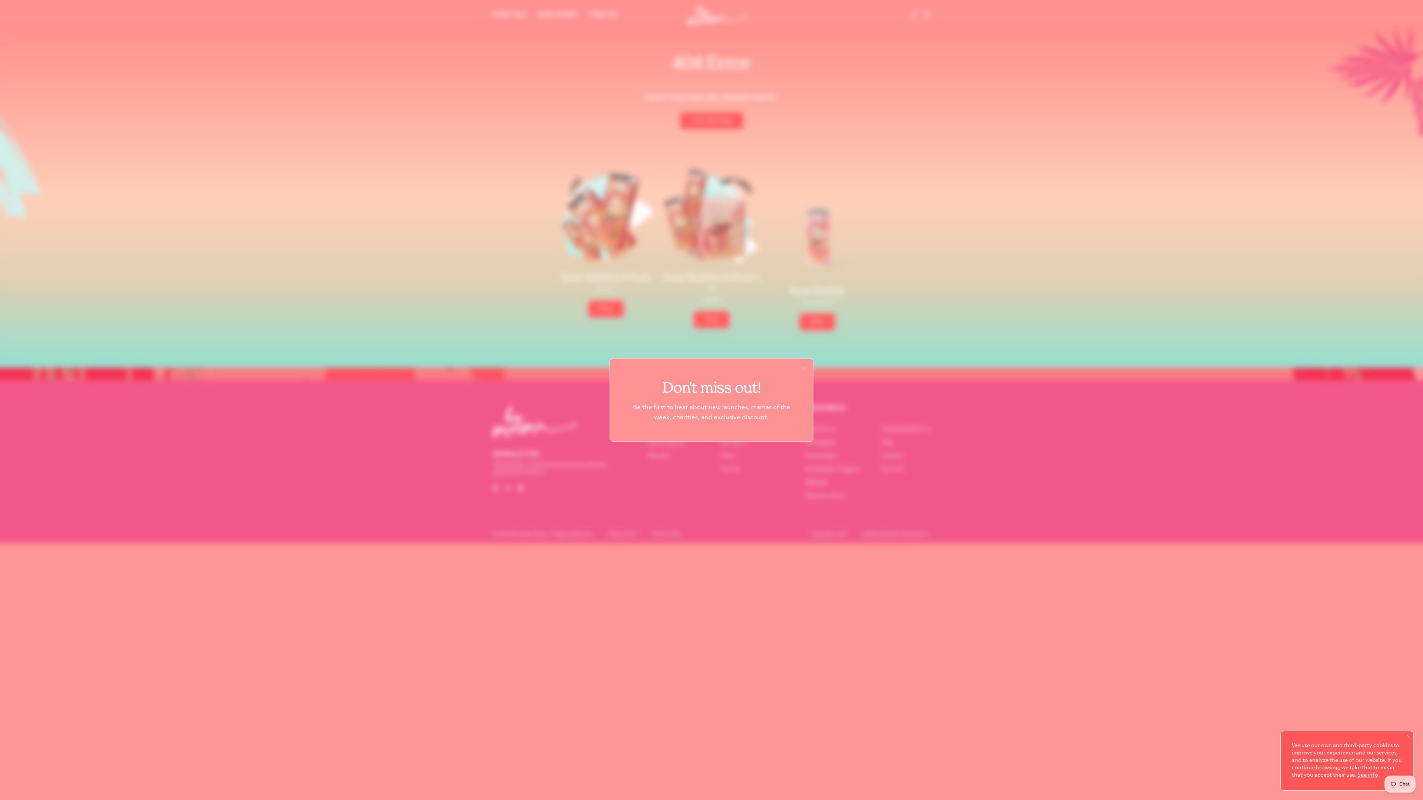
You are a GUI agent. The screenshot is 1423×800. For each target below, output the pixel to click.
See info (1367, 775)
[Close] (804, 368)
